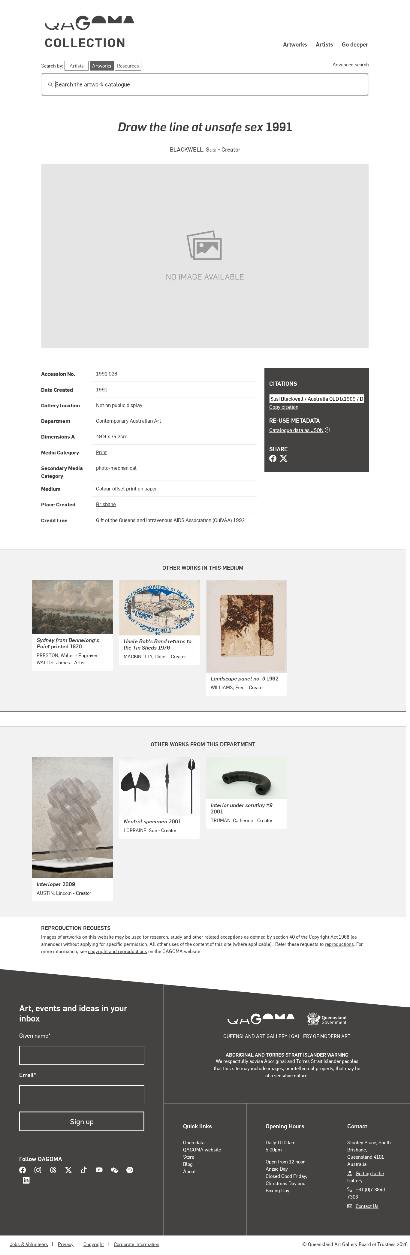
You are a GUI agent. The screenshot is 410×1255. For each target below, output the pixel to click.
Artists (324, 44)
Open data (193, 1142)
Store (188, 1157)
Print (101, 452)
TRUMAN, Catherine (232, 820)
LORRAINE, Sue (140, 830)
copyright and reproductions (117, 951)
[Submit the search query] (46, 85)
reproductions (339, 944)
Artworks (295, 44)
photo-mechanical (116, 467)
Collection (85, 42)
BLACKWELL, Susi (193, 149)
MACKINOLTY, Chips (145, 656)
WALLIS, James (53, 662)
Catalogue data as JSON (296, 430)
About (189, 1171)
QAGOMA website (202, 1149)
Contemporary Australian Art (128, 420)
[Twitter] (283, 459)
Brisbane (106, 504)
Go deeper (355, 44)
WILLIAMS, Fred (228, 687)
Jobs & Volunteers (29, 1244)
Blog (188, 1164)
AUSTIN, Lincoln (54, 893)
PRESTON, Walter (55, 655)
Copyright (93, 1244)
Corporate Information (136, 1244)
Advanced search (351, 64)
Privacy (66, 1244)
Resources (128, 65)
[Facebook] (272, 459)
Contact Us (367, 1206)
